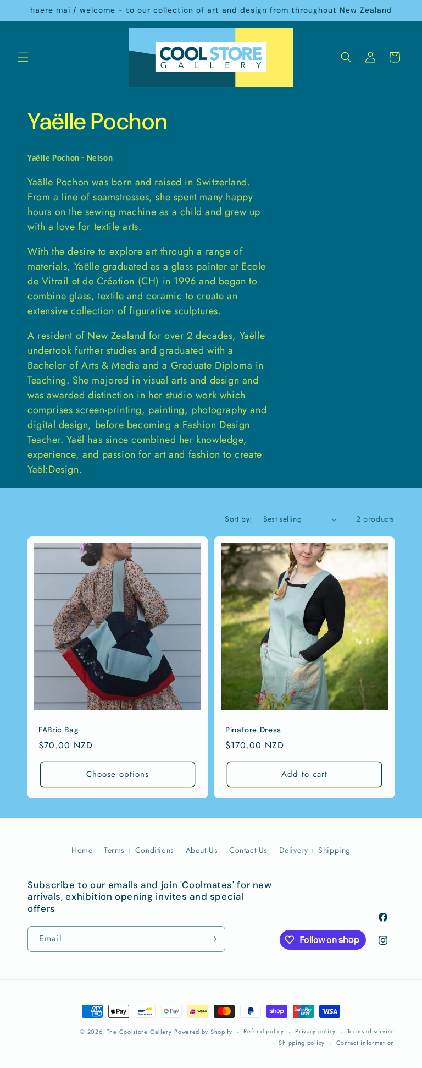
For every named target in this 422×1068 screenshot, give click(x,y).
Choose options (117, 774)
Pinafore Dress (253, 730)
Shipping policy (302, 1042)
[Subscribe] (213, 939)
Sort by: (238, 518)
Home (81, 850)
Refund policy (263, 1031)
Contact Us (248, 850)
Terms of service (371, 1031)
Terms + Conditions (139, 850)
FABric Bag (58, 730)
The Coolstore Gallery (139, 1031)
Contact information (365, 1042)
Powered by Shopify (203, 1031)
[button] (23, 57)
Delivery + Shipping (315, 850)
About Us (202, 850)
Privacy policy (315, 1031)
